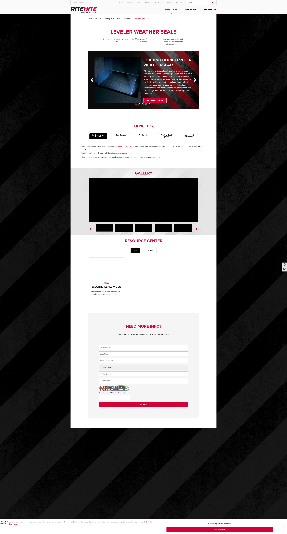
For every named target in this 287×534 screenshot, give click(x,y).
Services (190, 9)
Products (171, 9)
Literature (151, 250)
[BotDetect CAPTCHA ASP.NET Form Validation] (113, 388)
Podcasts (148, 2)
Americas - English (77, 2)
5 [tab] (149, 104)
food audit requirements (126, 146)
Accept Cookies (219, 529)
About (121, 2)
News (138, 2)
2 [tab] (139, 104)
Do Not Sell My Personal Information (220, 524)
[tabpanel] (143, 81)
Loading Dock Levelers (112, 19)
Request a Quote (155, 100)
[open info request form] (284, 269)
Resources (158, 2)
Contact (129, 2)
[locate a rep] (284, 265)
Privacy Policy (12, 524)
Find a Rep (179, 2)
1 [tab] (136, 104)
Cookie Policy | (148, 522)
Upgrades (127, 19)
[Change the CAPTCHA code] (128, 387)
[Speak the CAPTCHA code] (128, 390)
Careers (168, 2)
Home (90, 19)
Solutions (210, 9)
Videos (135, 250)
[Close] (283, 526)
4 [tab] (146, 104)
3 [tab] (143, 104)
